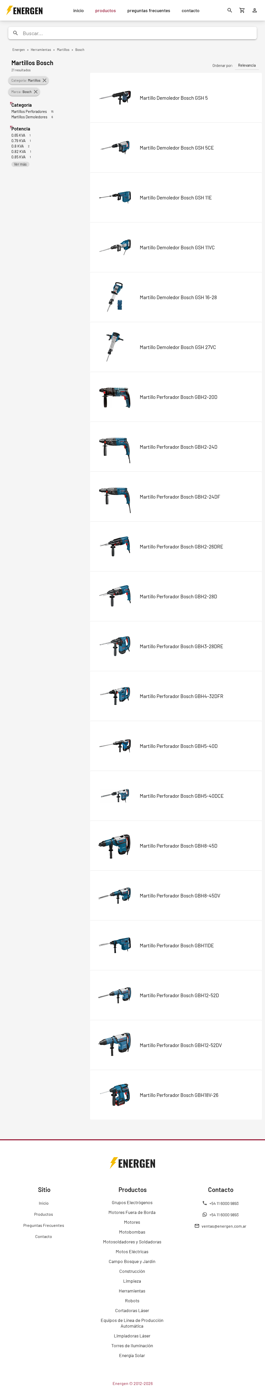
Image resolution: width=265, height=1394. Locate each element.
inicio (78, 10)
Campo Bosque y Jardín (132, 1261)
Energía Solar (132, 1355)
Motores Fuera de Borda (132, 1212)
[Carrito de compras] (242, 10)
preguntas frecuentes (148, 10)
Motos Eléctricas (132, 1251)
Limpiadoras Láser (132, 1335)
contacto (191, 10)
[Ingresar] (254, 10)
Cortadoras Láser (132, 1310)
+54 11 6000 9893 (224, 1203)
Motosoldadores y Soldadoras (132, 1241)
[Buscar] (230, 10)
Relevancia (247, 65)
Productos (43, 1214)
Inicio (44, 1203)
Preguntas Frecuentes (43, 1225)
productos (105, 10)
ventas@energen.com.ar (224, 1225)
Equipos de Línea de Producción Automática (132, 1323)
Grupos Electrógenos (132, 1202)
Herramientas (132, 1291)
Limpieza (132, 1281)
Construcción (132, 1271)
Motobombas (132, 1232)
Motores (132, 1222)
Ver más (20, 164)
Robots (132, 1300)
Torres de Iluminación (132, 1345)
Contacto (43, 1236)
